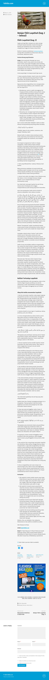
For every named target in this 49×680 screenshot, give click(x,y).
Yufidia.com (8, 3)
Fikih (20, 603)
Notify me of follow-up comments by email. (27, 660)
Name (19, 641)
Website (19, 648)
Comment (19, 625)
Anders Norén (11, 676)
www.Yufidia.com (25, 528)
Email (33, 641)
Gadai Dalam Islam (39, 554)
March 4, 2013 (8, 12)
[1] (38, 154)
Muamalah (24, 603)
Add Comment (8, 14)
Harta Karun (29, 605)
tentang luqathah (38, 51)
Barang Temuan (22, 605)
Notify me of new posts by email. (25, 663)
